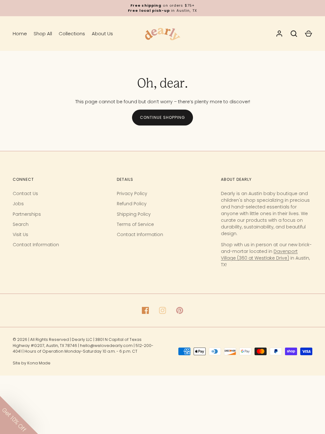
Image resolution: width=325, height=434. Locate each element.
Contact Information (36, 244)
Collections (72, 33)
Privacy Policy (132, 193)
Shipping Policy (134, 214)
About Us (102, 33)
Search (21, 224)
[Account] (279, 34)
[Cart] (308, 34)
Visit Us (20, 234)
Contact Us (25, 193)
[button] (19, 415)
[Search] (294, 34)
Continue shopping (162, 117)
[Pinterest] (180, 310)
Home (20, 33)
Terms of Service (135, 224)
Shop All (43, 33)
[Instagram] (162, 310)
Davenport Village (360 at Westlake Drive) (259, 254)
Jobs (18, 203)
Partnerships (27, 214)
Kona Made (38, 363)
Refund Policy (132, 203)
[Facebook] (145, 310)
